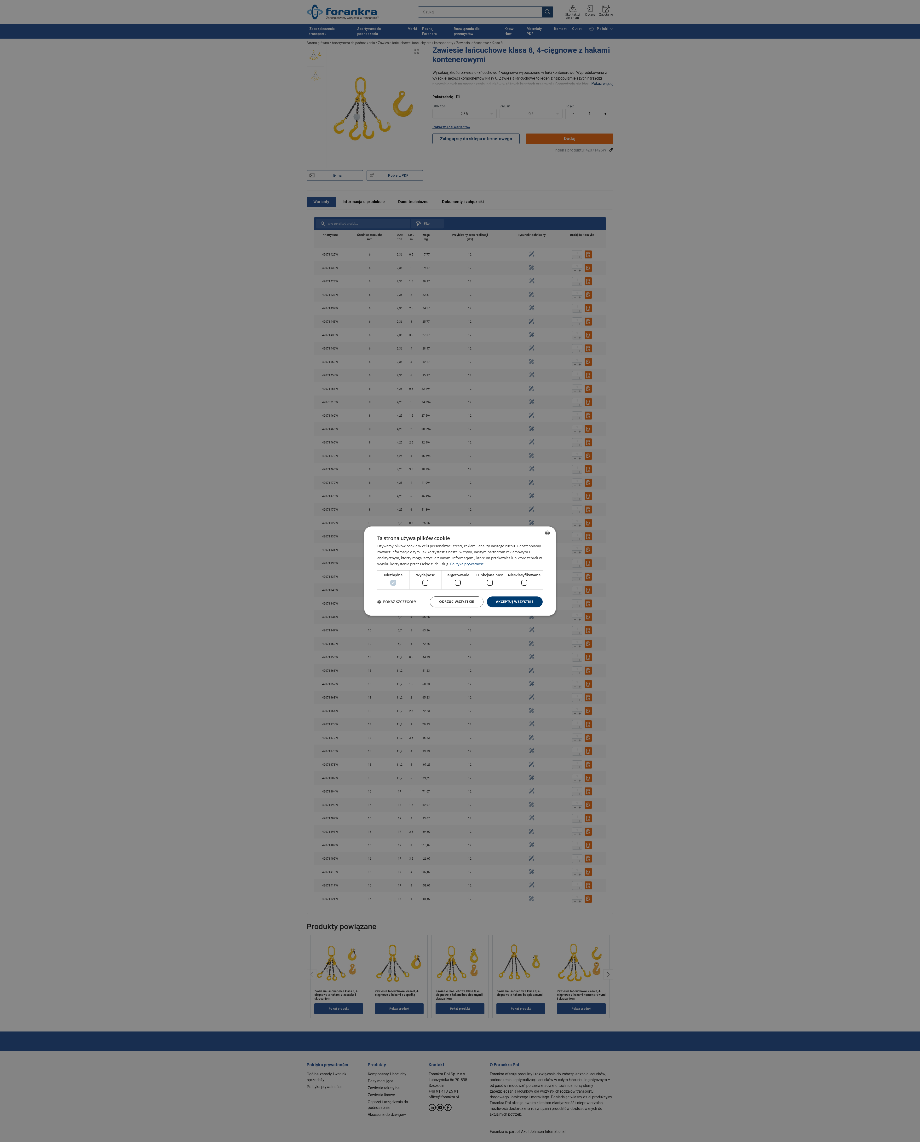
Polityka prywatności (467, 563)
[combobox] (547, 532)
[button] (396, 601)
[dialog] (460, 571)
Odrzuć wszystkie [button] (456, 601)
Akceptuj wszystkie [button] (515, 601)
